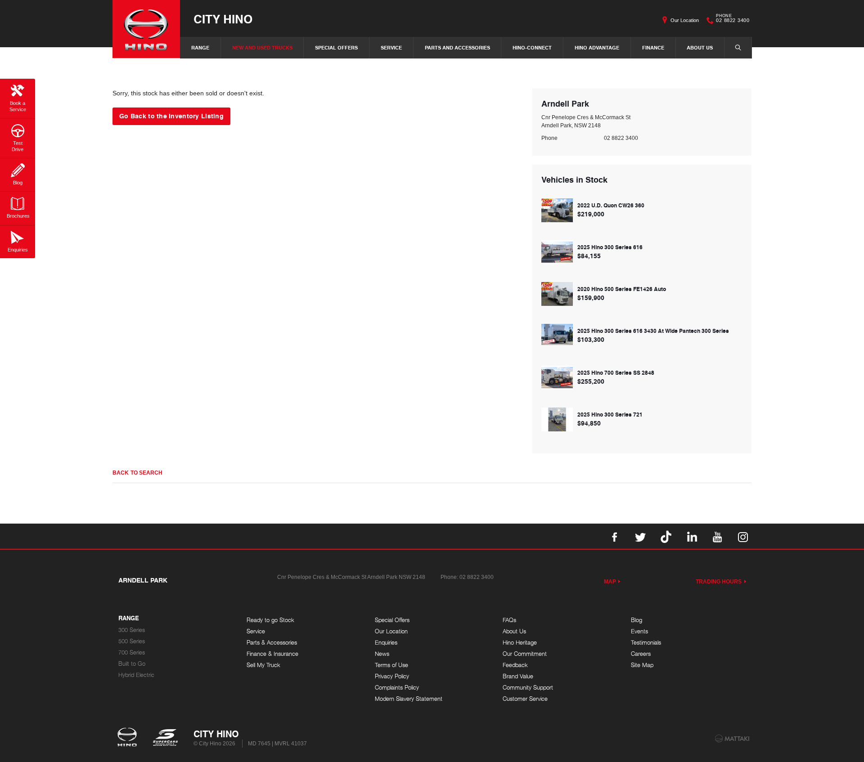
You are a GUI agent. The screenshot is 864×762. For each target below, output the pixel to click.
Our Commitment (525, 653)
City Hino (223, 19)
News (382, 653)
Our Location (684, 20)
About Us (700, 47)
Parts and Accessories (457, 47)
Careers (641, 653)
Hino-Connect (532, 47)
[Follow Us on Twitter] (640, 536)
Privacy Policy (392, 676)
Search (738, 47)
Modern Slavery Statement (408, 698)
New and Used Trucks (262, 47)
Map (610, 581)
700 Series (131, 652)
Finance (653, 47)
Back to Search (137, 473)
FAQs (509, 620)
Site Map (642, 665)
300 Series (131, 630)
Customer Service (525, 698)
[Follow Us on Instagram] (743, 536)
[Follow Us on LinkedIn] (691, 536)
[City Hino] (146, 29)
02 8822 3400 (732, 19)
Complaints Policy (397, 687)
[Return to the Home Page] (129, 738)
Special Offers (336, 47)
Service (391, 47)
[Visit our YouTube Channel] (717, 536)
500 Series (131, 641)
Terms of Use (391, 665)
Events (639, 631)
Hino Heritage (520, 642)
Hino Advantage (597, 47)
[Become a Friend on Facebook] (614, 536)
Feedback (515, 665)
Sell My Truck (263, 665)
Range (200, 47)
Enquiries (386, 642)
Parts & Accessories (272, 642)
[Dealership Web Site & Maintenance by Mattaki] (732, 739)
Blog (636, 620)
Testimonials (646, 642)
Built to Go (131, 663)
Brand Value (518, 676)
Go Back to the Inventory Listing (171, 115)
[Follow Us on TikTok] (666, 536)
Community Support (528, 687)
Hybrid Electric (136, 675)
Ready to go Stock (270, 620)
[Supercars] (165, 738)
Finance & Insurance (272, 653)
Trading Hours (719, 581)
